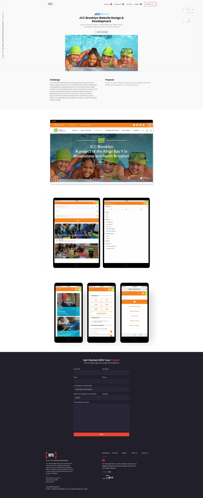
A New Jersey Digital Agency (61, 460)
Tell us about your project (81, 402)
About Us (134, 453)
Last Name (105, 369)
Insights (124, 453)
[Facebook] (200, 56)
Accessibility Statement (53, 487)
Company (105, 394)
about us (106, 4)
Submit (101, 434)
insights (136, 4)
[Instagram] (200, 62)
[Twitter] (200, 68)
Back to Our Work (102, 32)
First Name (77, 369)
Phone (104, 377)
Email (75, 377)
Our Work (115, 453)
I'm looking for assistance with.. (83, 385)
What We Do (106, 453)
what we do (118, 4)
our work (129, 4)
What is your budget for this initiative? (85, 394)
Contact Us (144, 453)
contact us (149, 4)
